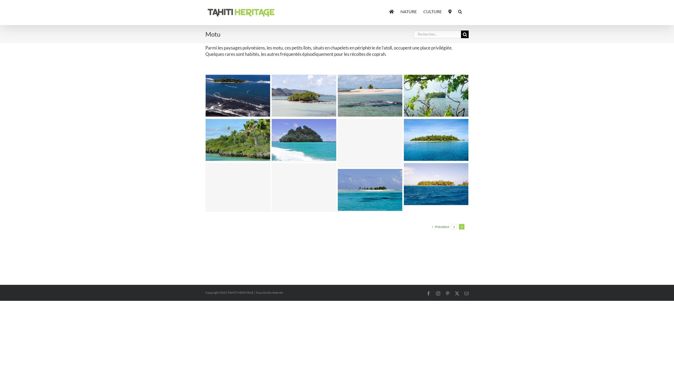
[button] (460, 11)
